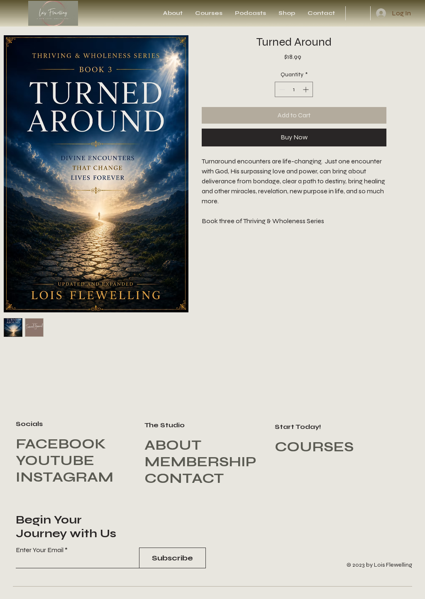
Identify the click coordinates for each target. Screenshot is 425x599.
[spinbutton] (293, 89)
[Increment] (306, 89)
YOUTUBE (55, 460)
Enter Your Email (40, 550)
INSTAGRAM (64, 477)
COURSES (314, 446)
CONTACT (184, 478)
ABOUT (172, 445)
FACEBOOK (61, 444)
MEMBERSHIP (200, 461)
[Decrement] (281, 89)
